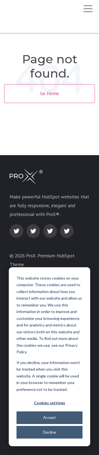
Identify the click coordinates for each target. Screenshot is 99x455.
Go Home (49, 93)
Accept (49, 417)
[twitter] (16, 231)
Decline (49, 432)
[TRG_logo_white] (20, 17)
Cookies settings (49, 402)
